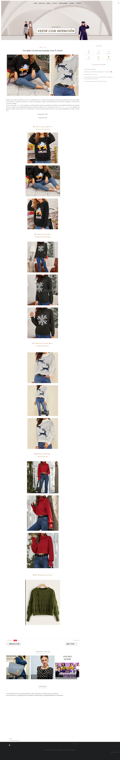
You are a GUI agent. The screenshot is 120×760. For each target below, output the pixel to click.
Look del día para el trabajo (90, 69)
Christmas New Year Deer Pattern (43, 343)
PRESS (10, 738)
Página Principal (12, 742)
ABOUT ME (42, 3)
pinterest (99, 53)
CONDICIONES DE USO (14, 740)
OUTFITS (54, 3)
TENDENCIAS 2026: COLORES (90, 74)
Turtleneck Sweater (43, 456)
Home (35, 3)
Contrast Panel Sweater (42, 346)
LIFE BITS (71, 3)
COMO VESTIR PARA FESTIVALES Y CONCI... (41, 677)
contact (78, 3)
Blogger (75, 743)
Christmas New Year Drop (43, 234)
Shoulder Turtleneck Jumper (42, 237)
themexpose (60, 750)
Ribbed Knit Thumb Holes (43, 454)
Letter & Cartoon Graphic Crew (43, 127)
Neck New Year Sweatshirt (42, 129)
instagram (109, 53)
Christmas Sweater (64, 107)
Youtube (88, 53)
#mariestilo (42, 47)
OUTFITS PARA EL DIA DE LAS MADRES (65, 677)
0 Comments (76, 640)
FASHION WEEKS (63, 3)
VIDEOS (48, 3)
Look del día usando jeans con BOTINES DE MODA (95, 81)
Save (16, 640)
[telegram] (10, 640)
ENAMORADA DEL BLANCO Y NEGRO (15, 677)
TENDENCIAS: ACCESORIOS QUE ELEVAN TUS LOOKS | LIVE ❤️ (98, 71)
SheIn (19, 105)
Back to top (114, 752)
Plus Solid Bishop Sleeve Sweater (43, 575)
